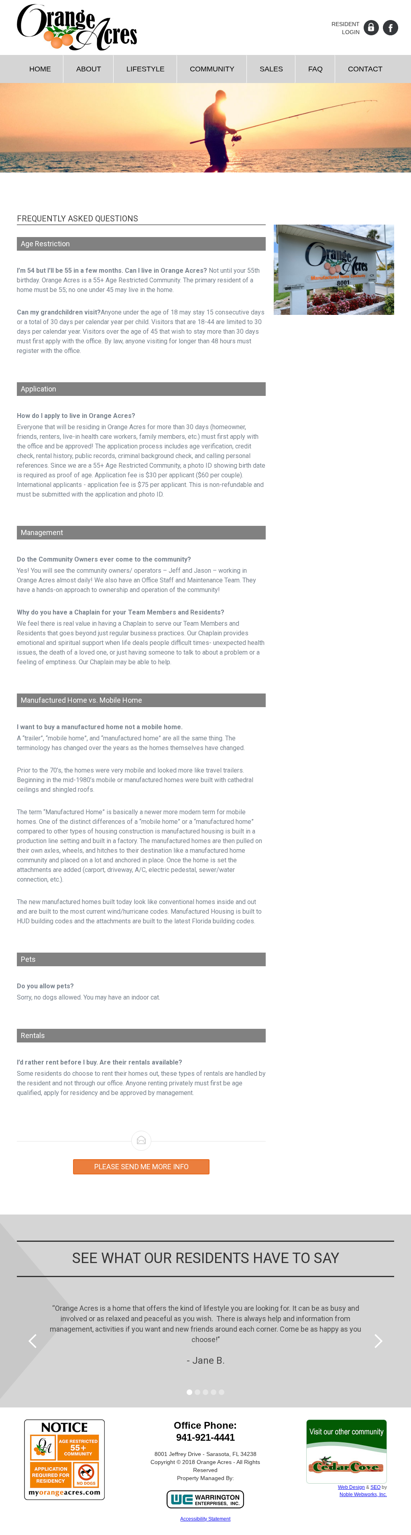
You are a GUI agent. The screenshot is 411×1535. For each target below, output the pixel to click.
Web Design (351, 1487)
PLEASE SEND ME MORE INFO (141, 1166)
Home (40, 69)
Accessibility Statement (205, 1519)
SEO (375, 1487)
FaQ (315, 69)
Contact (365, 69)
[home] (77, 27)
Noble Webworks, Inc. (363, 1494)
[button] (88, 69)
